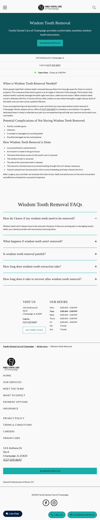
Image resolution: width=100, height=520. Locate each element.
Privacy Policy (13, 418)
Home (7, 375)
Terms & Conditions (17, 424)
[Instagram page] (54, 503)
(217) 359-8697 (53, 65)
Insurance (10, 408)
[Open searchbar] (94, 7)
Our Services (12, 382)
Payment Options (15, 401)
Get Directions (34, 330)
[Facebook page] (46, 503)
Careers (9, 431)
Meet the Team (13, 388)
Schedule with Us (50, 43)
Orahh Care (11, 438)
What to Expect (14, 395)
